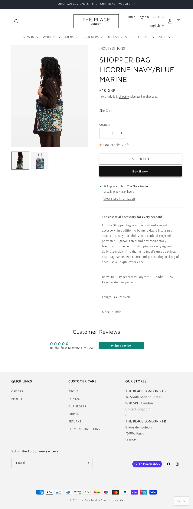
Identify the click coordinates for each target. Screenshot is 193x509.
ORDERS (17, 391)
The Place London (90, 499)
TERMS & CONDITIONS (84, 429)
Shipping (124, 96)
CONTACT (75, 399)
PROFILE (17, 399)
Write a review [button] (121, 345)
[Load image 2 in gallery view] (40, 160)
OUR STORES (77, 406)
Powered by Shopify (111, 499)
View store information (119, 198)
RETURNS (74, 421)
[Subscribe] (88, 463)
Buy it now (140, 171)
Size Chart (106, 110)
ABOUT (73, 391)
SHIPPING (75, 414)
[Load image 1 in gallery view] (20, 160)
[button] (16, 21)
